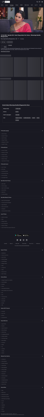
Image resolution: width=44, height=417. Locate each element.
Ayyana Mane (4, 323)
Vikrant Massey (4, 361)
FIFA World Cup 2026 (5, 394)
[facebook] (17, 240)
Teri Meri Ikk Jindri (4, 194)
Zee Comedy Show (5, 223)
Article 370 (3, 298)
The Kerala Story (4, 296)
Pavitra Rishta (4, 190)
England (3, 407)
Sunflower (3, 348)
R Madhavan (4, 359)
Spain (2, 402)
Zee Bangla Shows (5, 177)
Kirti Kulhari (3, 377)
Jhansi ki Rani (4, 257)
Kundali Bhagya (4, 261)
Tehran (3, 286)
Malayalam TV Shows (5, 142)
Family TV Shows (4, 154)
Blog (2, 390)
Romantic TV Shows (5, 152)
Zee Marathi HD (4, 317)
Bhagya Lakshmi (4, 221)
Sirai (2, 294)
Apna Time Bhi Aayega (5, 188)
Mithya (3, 344)
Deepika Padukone (5, 363)
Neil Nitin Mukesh (4, 375)
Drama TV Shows (4, 150)
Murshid (3, 325)
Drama (5, 46)
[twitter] (23, 240)
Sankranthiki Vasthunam (5, 288)
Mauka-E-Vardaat (4, 225)
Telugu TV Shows (4, 140)
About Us (10, 243)
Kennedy (3, 284)
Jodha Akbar (4, 183)
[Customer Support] (39, 2)
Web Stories (4, 392)
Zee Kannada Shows (5, 173)
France (3, 400)
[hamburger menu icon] (42, 2)
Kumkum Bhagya (4, 259)
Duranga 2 (3, 342)
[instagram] (20, 240)
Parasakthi (3, 300)
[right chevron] (1, 66)
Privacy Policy (24, 243)
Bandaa (3, 303)
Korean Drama (4, 271)
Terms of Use (31, 243)
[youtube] (26, 240)
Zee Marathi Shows (5, 171)
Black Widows (4, 340)
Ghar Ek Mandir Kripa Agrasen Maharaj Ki (8, 227)
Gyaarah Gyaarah (4, 328)
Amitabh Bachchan (5, 380)
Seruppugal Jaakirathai (5, 334)
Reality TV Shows (4, 158)
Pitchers (3, 352)
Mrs (2, 292)
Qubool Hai (3, 192)
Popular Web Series (4, 320)
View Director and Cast (5, 51)
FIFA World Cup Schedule (6, 398)
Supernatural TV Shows (5, 160)
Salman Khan (4, 365)
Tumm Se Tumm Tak (5, 255)
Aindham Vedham (4, 336)
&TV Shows (3, 169)
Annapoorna (4, 267)
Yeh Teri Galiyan (4, 185)
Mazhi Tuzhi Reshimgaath (6, 200)
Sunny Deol (3, 373)
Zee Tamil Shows (4, 175)
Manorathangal (4, 330)
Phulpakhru (3, 208)
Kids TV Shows (4, 273)
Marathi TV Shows (4, 135)
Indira (3, 269)
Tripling (3, 350)
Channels (5, 243)
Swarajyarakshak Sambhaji (6, 210)
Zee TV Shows (4, 167)
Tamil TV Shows (4, 138)
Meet (2, 219)
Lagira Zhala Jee (4, 204)
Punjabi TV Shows (4, 144)
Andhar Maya (4, 332)
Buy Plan (7, 1)
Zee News (3, 311)
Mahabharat (4, 253)
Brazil (3, 409)
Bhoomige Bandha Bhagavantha (8, 38)
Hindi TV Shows (4, 133)
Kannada (10, 44)
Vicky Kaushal (4, 371)
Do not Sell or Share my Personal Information (21, 245)
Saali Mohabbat (4, 282)
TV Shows (22, 38)
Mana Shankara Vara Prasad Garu (7, 290)
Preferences (38, 243)
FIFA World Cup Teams (5, 396)
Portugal (3, 411)
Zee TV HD (3, 313)
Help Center (17, 243)
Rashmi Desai (4, 384)
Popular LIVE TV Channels (5, 308)
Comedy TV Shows (5, 156)
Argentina (3, 405)
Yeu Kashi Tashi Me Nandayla (6, 202)
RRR (2, 305)
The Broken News (4, 338)
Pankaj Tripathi (4, 369)
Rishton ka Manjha (5, 217)
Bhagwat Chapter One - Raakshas (7, 280)
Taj (2, 346)
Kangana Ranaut (4, 382)
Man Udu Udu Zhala (5, 206)
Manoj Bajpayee (4, 367)
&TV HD (3, 315)
